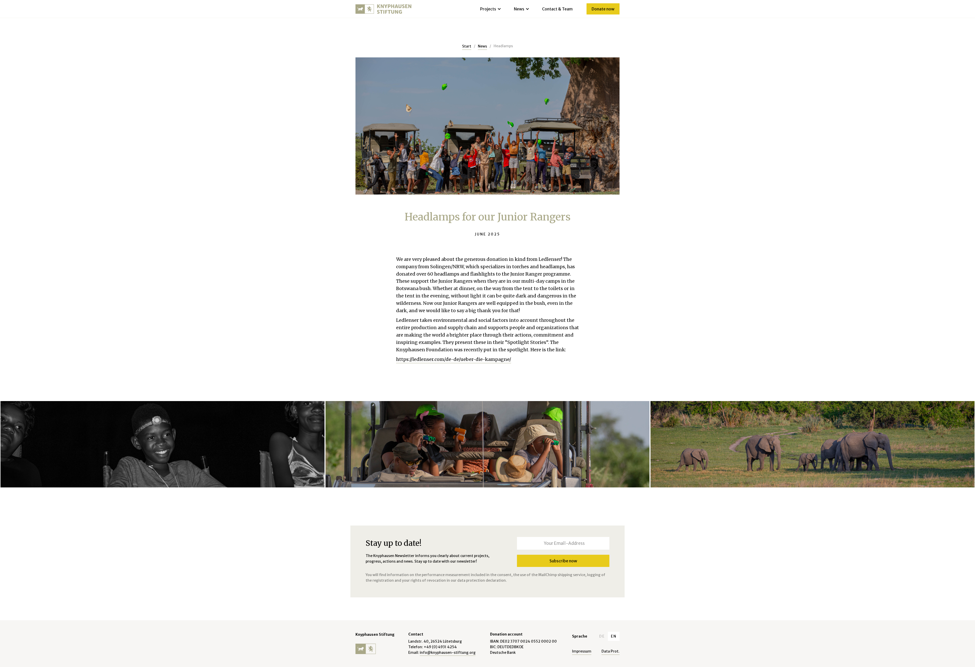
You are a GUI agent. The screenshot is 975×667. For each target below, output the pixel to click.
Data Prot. (611, 651)
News (482, 46)
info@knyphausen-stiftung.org (448, 652)
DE (602, 636)
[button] (489, 9)
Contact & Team (557, 8)
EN (613, 636)
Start (466, 46)
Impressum (581, 651)
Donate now (603, 8)
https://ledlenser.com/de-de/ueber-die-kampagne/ (453, 359)
